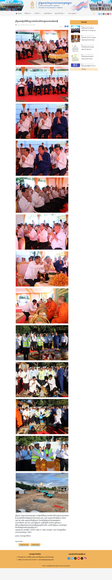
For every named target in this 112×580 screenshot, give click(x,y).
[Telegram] (101, 14)
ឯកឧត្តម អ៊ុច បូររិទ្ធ (35, 544)
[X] (82, 558)
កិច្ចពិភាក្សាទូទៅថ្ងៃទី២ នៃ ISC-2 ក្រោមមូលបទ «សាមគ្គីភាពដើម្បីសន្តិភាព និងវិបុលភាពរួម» (88, 67)
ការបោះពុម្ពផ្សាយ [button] (72, 13)
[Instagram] (110, 14)
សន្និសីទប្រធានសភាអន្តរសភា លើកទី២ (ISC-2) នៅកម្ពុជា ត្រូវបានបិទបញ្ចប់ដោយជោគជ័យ (88, 29)
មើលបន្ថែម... (84, 69)
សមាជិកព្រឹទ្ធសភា (48, 13)
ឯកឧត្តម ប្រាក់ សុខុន (24, 544)
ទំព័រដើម (19, 14)
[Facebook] (99, 14)
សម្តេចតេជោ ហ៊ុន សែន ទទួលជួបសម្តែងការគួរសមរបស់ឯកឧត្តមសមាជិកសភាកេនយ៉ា (88, 39)
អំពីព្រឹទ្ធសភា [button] (28, 13)
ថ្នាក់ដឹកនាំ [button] (37, 13)
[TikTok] (104, 14)
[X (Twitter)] (108, 14)
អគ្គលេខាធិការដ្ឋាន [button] (59, 13)
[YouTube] (106, 14)
